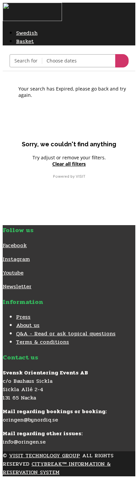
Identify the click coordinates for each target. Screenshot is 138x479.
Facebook (15, 245)
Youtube (13, 273)
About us (28, 325)
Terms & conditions (42, 342)
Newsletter (17, 286)
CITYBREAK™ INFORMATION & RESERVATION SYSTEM (57, 468)
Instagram (16, 259)
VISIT (80, 176)
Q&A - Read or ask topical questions (66, 333)
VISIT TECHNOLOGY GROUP (44, 455)
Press (23, 317)
